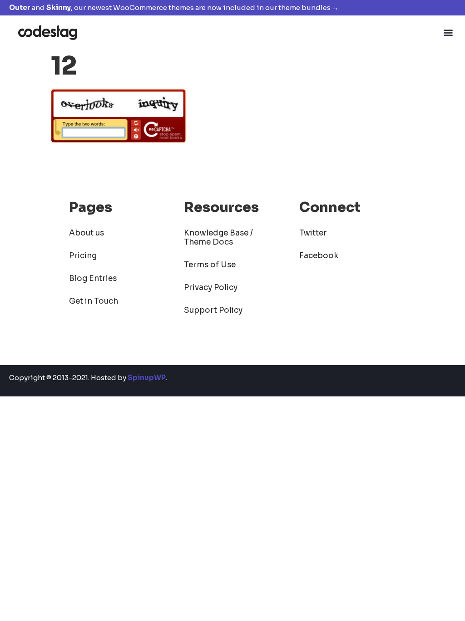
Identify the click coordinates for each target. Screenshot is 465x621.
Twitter (313, 233)
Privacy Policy (210, 287)
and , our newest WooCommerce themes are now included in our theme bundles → (174, 7)
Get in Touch (93, 301)
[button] (448, 32)
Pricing (83, 255)
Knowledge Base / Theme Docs (218, 237)
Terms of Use (210, 265)
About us (86, 233)
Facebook (318, 255)
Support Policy (213, 310)
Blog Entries (93, 278)
